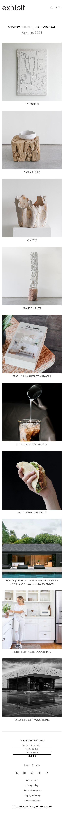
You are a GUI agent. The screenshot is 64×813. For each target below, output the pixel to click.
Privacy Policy (32, 785)
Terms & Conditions (32, 800)
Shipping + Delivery (32, 795)
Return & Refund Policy (32, 790)
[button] (51, 7)
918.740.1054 (32, 780)
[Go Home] (13, 7)
